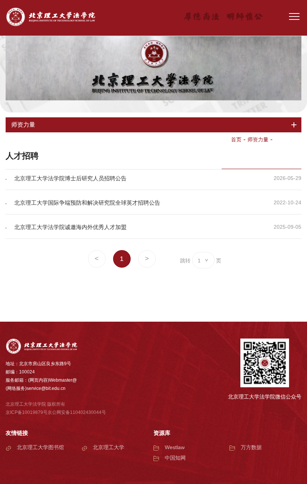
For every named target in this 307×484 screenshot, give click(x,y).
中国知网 (175, 458)
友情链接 (17, 433)
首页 (236, 139)
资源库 (162, 433)
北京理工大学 (108, 447)
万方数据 (251, 447)
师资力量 (257, 139)
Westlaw (175, 447)
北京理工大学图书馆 (40, 447)
